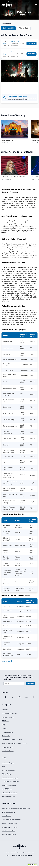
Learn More (24, 99)
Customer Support (8, 763)
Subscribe (30, 683)
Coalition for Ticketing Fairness (12, 740)
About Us (5, 710)
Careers (4, 728)
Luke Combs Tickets (8, 831)
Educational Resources (9, 793)
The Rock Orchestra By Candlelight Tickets (16, 808)
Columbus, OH (8, 28)
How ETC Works (7, 789)
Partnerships (6, 736)
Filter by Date (23, 28)
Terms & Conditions (8, 770)
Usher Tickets (6, 816)
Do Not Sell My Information (10, 781)
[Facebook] (5, 697)
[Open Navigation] (36, 5)
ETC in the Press (7, 747)
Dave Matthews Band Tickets (11, 819)
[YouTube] (26, 697)
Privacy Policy (6, 774)
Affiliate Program (7, 732)
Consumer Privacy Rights (10, 778)
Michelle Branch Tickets (9, 827)
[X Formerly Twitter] (12, 697)
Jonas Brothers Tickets (9, 823)
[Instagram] (19, 697)
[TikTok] (33, 697)
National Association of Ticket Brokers (14, 743)
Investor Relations (8, 751)
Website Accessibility (9, 785)
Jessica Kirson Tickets (9, 834)
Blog (3, 725)
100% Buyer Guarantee (9, 713)
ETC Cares (5, 721)
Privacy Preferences (8, 796)
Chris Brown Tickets (8, 812)
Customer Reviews (8, 717)
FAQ (3, 766)
